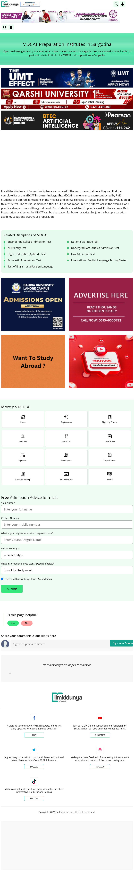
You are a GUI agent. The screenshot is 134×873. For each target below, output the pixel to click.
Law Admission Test (83, 254)
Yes (13, 623)
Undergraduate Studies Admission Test (95, 248)
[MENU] (130, 4)
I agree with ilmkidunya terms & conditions (28, 579)
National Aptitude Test (84, 241)
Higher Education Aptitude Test (27, 254)
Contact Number (10, 518)
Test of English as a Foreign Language (30, 266)
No (27, 623)
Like (34, 735)
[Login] (122, 4)
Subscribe (100, 735)
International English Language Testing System (99, 260)
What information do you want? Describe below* (27, 563)
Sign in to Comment (123, 643)
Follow (34, 766)
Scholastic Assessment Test (24, 260)
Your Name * (8, 502)
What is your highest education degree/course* (27, 533)
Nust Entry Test (17, 248)
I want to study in (10, 548)
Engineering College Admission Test (29, 241)
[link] (30, 4)
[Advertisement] (67, 157)
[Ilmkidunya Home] (10, 4)
